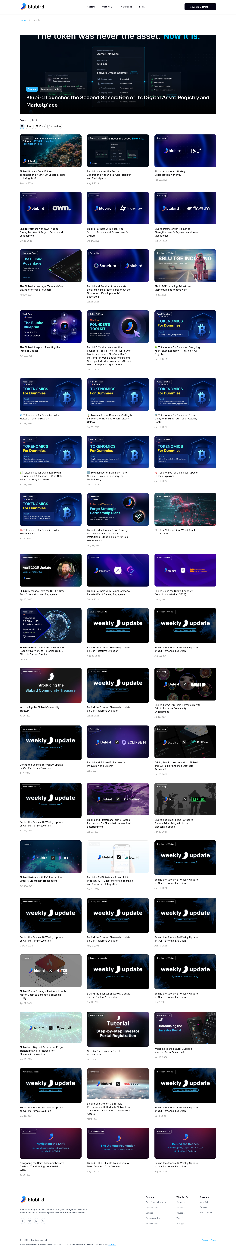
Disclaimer (112, 1245)
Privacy (205, 1240)
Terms (213, 1240)
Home (23, 20)
